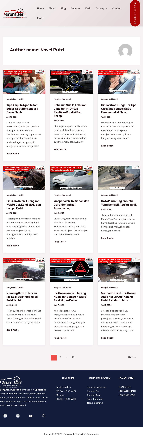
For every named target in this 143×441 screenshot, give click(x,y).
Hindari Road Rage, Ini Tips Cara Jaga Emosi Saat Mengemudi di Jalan (118, 108)
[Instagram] (18, 416)
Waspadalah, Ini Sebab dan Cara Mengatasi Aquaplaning (71, 204)
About (52, 8)
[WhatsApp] (43, 416)
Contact (116, 8)
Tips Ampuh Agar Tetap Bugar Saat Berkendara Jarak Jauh (22, 108)
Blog (63, 8)
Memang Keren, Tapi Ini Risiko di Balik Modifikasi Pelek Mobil (22, 296)
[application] (105, 8)
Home (40, 8)
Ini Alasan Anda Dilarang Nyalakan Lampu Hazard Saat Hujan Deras (70, 296)
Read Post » (12, 153)
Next (132, 357)
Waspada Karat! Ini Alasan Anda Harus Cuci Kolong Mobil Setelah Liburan (118, 296)
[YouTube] (30, 416)
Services (75, 8)
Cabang (100, 8)
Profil (40, 18)
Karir (88, 8)
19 (73, 357)
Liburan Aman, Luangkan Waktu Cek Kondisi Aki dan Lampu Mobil (23, 204)
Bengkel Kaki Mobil (14, 99)
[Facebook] (5, 416)
